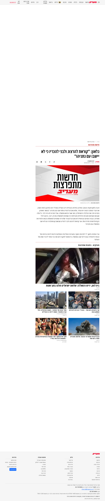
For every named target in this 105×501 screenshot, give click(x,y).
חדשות (87, 2)
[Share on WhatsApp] (41, 161)
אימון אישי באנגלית (41, 460)
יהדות (98, 475)
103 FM (44, 466)
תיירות (32, 2)
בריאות (51, 2)
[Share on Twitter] (45, 161)
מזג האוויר (97, 477)
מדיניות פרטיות (12, 464)
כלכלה (75, 2)
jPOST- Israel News (40, 462)
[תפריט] (99, 2)
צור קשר (71, 460)
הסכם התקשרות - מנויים (10, 462)
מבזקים (98, 462)
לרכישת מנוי (13, 2)
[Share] (54, 161)
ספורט (70, 2)
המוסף (71, 471)
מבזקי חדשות (90, 141)
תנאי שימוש (13, 460)
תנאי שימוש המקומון (11, 466)
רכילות (56, 2)
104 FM (44, 471)
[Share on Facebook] (49, 161)
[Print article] (37, 161)
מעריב (98, 141)
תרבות (64, 2)
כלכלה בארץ (97, 464)
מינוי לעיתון (70, 473)
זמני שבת (43, 473)
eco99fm (43, 469)
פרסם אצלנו (70, 462)
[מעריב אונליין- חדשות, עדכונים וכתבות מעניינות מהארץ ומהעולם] (93, 2)
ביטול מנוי (70, 479)
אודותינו (71, 477)
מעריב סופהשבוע (69, 469)
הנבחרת (81, 2)
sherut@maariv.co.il (88, 489)
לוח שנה (18, 2)
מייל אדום (70, 464)
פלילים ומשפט (45, 2)
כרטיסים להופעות (96, 479)
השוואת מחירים (42, 475)
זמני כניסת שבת (26, 2)
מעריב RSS (70, 466)
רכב (37, 2)
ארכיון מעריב (70, 475)
